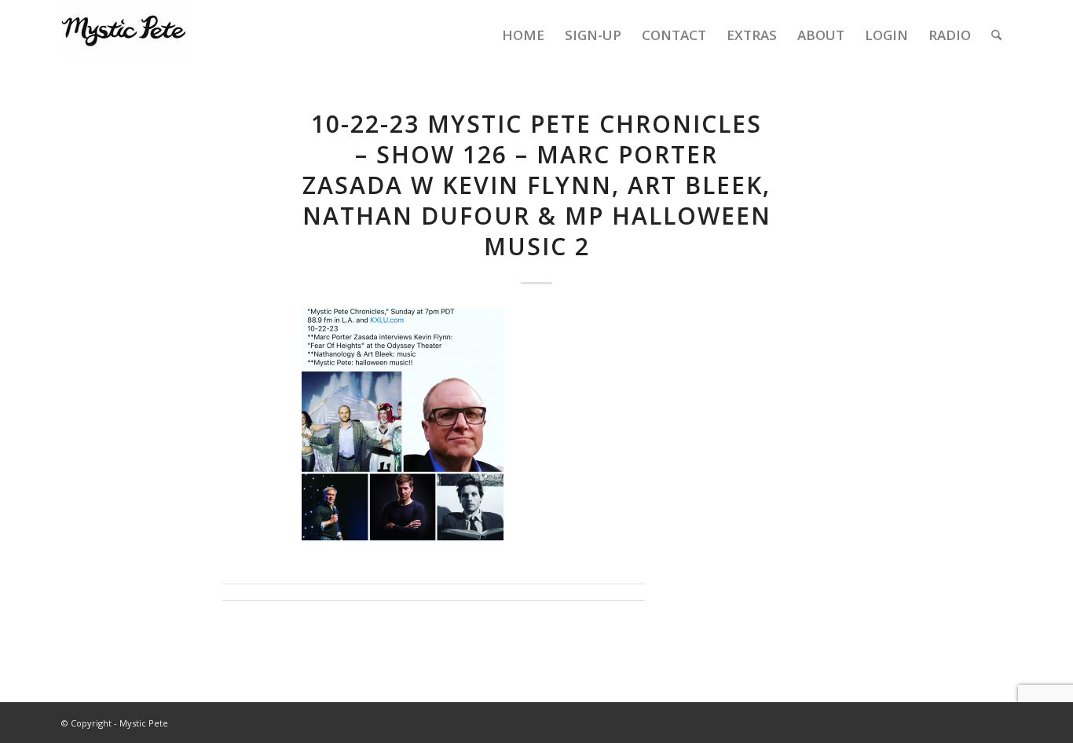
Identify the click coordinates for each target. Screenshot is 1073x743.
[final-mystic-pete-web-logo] (124, 35)
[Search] (996, 35)
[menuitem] (523, 35)
